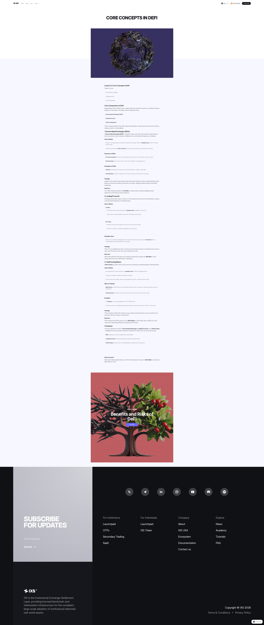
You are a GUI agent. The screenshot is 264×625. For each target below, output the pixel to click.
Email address (242, 599)
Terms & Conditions (244, 616)
